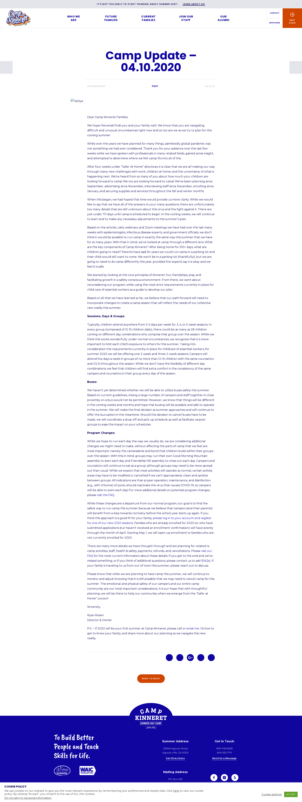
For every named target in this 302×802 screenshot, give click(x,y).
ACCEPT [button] (291, 794)
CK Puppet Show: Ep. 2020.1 (6, 67)
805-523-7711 (224, 752)
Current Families (148, 18)
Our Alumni (223, 18)
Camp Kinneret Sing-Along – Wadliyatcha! (295, 67)
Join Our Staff (186, 18)
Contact (274, 13)
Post (155, 86)
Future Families (111, 18)
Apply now (274, 22)
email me (192, 628)
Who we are (73, 18)
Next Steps (292, 21)
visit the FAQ (105, 495)
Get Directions (175, 758)
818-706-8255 (224, 748)
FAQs (205, 560)
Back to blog (151, 678)
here (176, 790)
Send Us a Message (224, 758)
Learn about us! (194, 4)
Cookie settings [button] (272, 794)
